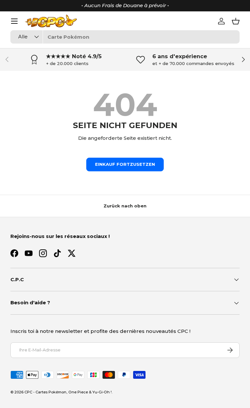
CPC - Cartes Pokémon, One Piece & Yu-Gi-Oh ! (68, 392)
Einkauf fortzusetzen (125, 164)
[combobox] (125, 37)
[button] (236, 21)
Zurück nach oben (125, 205)
